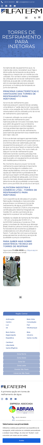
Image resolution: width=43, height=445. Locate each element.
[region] (21, 433)
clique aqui (31, 250)
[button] (26, 17)
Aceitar (21, 440)
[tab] (21, 313)
